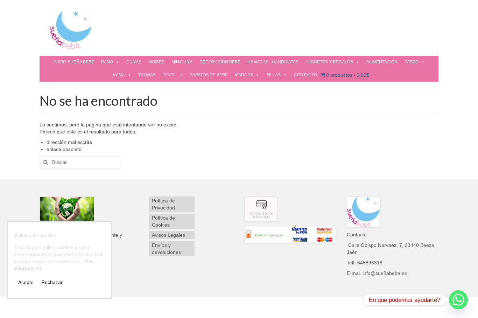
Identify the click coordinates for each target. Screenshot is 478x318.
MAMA (118, 74)
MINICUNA (181, 62)
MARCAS (244, 74)
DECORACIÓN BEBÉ (219, 62)
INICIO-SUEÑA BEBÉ (74, 62)
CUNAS (133, 62)
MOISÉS (156, 62)
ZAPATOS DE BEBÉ (209, 74)
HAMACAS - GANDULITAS (272, 62)
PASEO (412, 62)
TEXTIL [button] (170, 74)
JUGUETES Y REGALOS (329, 62)
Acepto (26, 282)
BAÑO (107, 62)
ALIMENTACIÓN (382, 62)
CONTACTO (305, 74)
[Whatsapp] (458, 299)
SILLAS (273, 74)
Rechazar (52, 282)
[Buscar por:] (80, 162)
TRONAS (147, 74)
